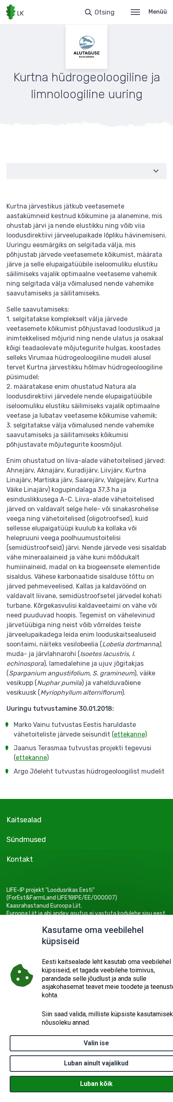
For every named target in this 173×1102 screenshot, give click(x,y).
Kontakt (19, 859)
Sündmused (26, 839)
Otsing (105, 12)
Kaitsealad (23, 819)
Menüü (157, 11)
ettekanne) (130, 734)
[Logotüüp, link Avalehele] (15, 12)
